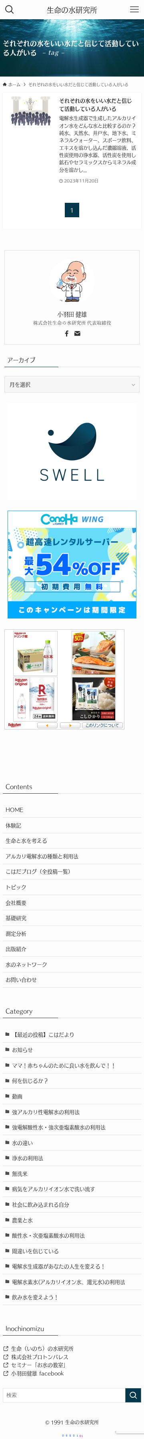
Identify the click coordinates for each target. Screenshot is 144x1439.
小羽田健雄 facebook (36, 1373)
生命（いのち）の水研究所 (41, 1348)
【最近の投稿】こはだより (43, 1034)
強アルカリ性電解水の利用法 (46, 1112)
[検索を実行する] (133, 1395)
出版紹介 (16, 948)
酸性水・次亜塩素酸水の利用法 (48, 1235)
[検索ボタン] (9, 9)
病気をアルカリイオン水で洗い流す (53, 1188)
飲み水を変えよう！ (35, 1297)
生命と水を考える (26, 840)
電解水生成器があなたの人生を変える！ (59, 1266)
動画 (17, 1096)
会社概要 (16, 902)
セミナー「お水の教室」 (38, 1364)
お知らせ (22, 1049)
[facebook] (67, 333)
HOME (14, 809)
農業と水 (22, 1220)
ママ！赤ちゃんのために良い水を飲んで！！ (64, 1065)
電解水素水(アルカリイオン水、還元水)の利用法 (68, 1281)
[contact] (77, 333)
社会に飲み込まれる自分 (40, 1204)
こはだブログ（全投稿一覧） (39, 871)
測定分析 (16, 933)
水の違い (22, 1142)
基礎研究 (16, 918)
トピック (16, 887)
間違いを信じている (35, 1251)
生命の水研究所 (72, 9)
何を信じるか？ (30, 1080)
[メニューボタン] (134, 9)
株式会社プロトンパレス (38, 1356)
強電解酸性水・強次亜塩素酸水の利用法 (59, 1127)
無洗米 (20, 1173)
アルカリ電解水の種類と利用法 (42, 856)
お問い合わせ (21, 979)
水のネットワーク (26, 964)
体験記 (13, 825)
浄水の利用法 (27, 1158)
